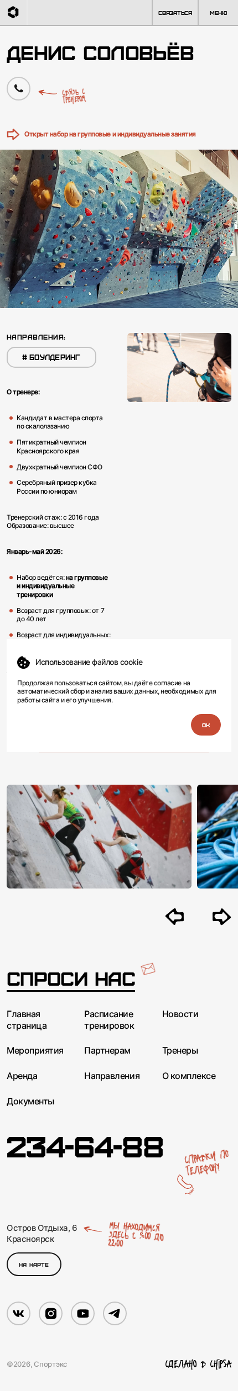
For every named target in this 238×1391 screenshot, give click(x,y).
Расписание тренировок (109, 1019)
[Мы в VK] (18, 1313)
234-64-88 (85, 1145)
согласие (168, 683)
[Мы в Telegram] (115, 1313)
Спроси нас (71, 978)
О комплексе (189, 1075)
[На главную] (14, 12)
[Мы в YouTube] (83, 1313)
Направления (111, 1075)
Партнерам (107, 1050)
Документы (30, 1101)
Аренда (22, 1075)
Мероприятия (35, 1050)
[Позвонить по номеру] (18, 89)
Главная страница (26, 1019)
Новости (180, 1013)
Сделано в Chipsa (198, 1364)
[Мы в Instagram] (51, 1313)
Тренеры (180, 1050)
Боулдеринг (51, 357)
